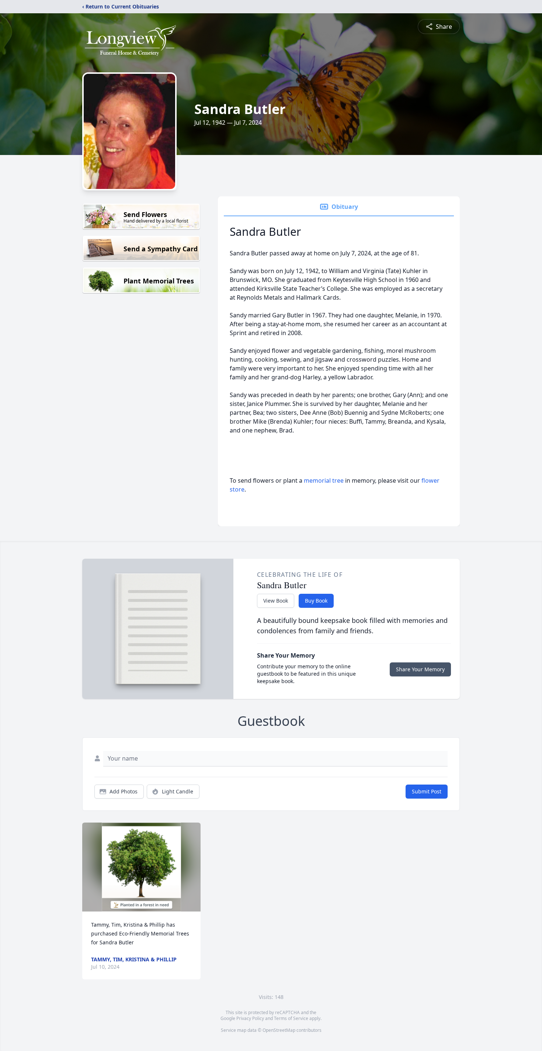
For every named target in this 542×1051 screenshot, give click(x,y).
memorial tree (324, 480)
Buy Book (316, 600)
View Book (275, 600)
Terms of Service (291, 1018)
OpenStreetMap (279, 1030)
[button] (141, 867)
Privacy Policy (250, 1018)
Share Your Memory (420, 669)
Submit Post (426, 791)
